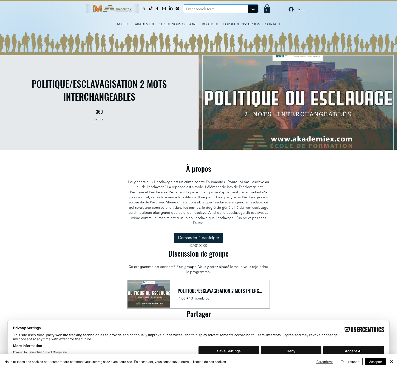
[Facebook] (157, 8)
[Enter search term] (253, 9)
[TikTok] (150, 8)
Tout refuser (350, 361)
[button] (267, 8)
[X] (144, 8)
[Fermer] (391, 361)
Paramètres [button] (324, 361)
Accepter (375, 361)
